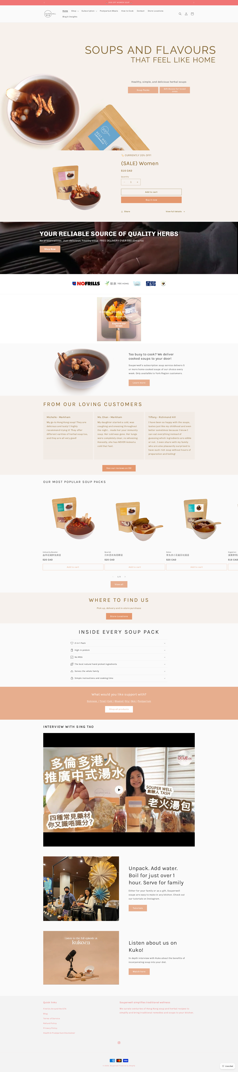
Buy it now (151, 200)
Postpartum (144, 701)
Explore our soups (119, 324)
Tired (103, 701)
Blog (45, 1014)
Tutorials (138, 908)
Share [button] (127, 211)
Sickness (92, 701)
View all (119, 584)
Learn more (139, 383)
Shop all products (119, 709)
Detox (168, 552)
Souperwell (114, 1066)
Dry (127, 701)
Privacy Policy (50, 1028)
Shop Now (50, 249)
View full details (174, 211)
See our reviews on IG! (119, 468)
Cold (110, 701)
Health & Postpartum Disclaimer (59, 1033)
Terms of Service (51, 1018)
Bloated (119, 701)
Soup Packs (143, 90)
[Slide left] (113, 577)
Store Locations (119, 616)
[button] (75, 11)
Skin (133, 701)
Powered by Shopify (127, 1066)
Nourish (108, 552)
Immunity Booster (50, 552)
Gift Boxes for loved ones (175, 90)
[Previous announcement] (44, 2)
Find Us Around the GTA (54, 1009)
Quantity (125, 177)
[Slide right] (125, 577)
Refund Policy (50, 1023)
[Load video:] (119, 790)
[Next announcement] (194, 2)
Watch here (139, 971)
